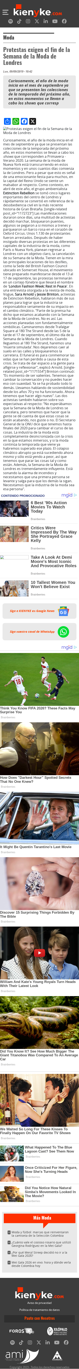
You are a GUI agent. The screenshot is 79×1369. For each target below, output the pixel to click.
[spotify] (10, 22)
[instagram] (28, 22)
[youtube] (55, 22)
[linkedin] (46, 22)
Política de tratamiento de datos (39, 1310)
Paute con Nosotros (39, 1319)
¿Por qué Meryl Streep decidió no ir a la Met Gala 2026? (39, 1254)
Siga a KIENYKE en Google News (32, 611)
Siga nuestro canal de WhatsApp (32, 632)
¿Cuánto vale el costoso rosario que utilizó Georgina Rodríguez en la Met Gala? (41, 1244)
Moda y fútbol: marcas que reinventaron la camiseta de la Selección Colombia (40, 1234)
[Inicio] (38, 11)
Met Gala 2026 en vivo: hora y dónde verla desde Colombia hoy (41, 1264)
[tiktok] (19, 22)
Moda (8, 38)
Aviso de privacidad (39, 1303)
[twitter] (37, 22)
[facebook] (64, 22)
